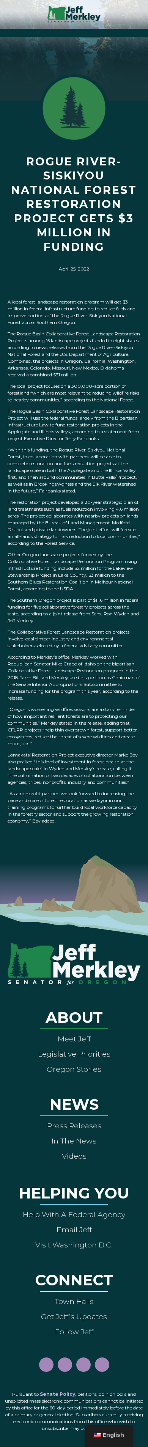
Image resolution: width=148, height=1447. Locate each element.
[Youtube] (83, 1364)
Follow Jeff (74, 1331)
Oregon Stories (74, 1069)
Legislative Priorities (74, 1054)
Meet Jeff (74, 1039)
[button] (74, 31)
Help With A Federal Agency (74, 1214)
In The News (74, 1141)
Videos (74, 1156)
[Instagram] (65, 1364)
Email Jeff (74, 1229)
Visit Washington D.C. (74, 1245)
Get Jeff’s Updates (74, 1316)
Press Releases (74, 1125)
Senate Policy (57, 1394)
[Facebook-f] (46, 1364)
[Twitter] (102, 1364)
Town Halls (74, 1301)
